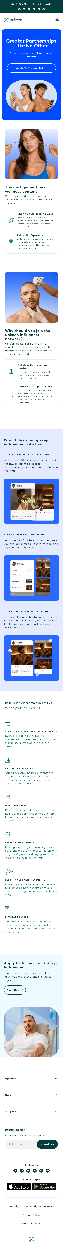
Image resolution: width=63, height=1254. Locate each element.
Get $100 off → (19, 4)
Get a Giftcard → (42, 4)
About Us (11, 1090)
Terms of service (31, 1223)
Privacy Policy (31, 1215)
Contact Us (12, 1123)
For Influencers (15, 1106)
